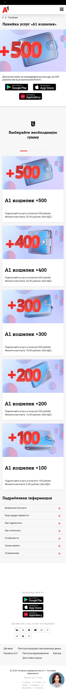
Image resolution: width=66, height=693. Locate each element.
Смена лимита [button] (12, 545)
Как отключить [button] (13, 530)
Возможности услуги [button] (16, 508)
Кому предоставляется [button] (17, 515)
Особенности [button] (12, 538)
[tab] (33, 508)
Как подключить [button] (13, 523)
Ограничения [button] (12, 553)
